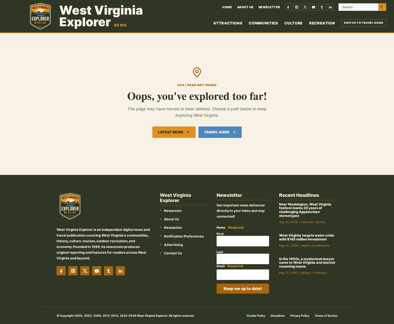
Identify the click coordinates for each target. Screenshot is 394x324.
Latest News (170, 132)
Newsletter (269, 7)
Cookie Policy (256, 315)
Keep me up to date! (243, 288)
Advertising (173, 245)
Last (220, 252)
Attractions (227, 23)
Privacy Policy (299, 315)
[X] (305, 7)
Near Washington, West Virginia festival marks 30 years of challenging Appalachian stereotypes (305, 210)
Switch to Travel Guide (363, 22)
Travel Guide (217, 132)
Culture (293, 23)
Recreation (322, 23)
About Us (245, 7)
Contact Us (173, 253)
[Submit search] (382, 7)
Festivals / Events (313, 222)
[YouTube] (313, 7)
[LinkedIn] (330, 7)
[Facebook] (288, 7)
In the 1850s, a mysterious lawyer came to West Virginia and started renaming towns (307, 263)
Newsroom (172, 211)
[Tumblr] (322, 7)
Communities (263, 23)
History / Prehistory (314, 272)
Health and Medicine (315, 245)
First (220, 234)
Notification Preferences (184, 236)
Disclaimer (278, 315)
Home (227, 7)
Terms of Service (326, 315)
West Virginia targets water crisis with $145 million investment (306, 237)
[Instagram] (296, 7)
